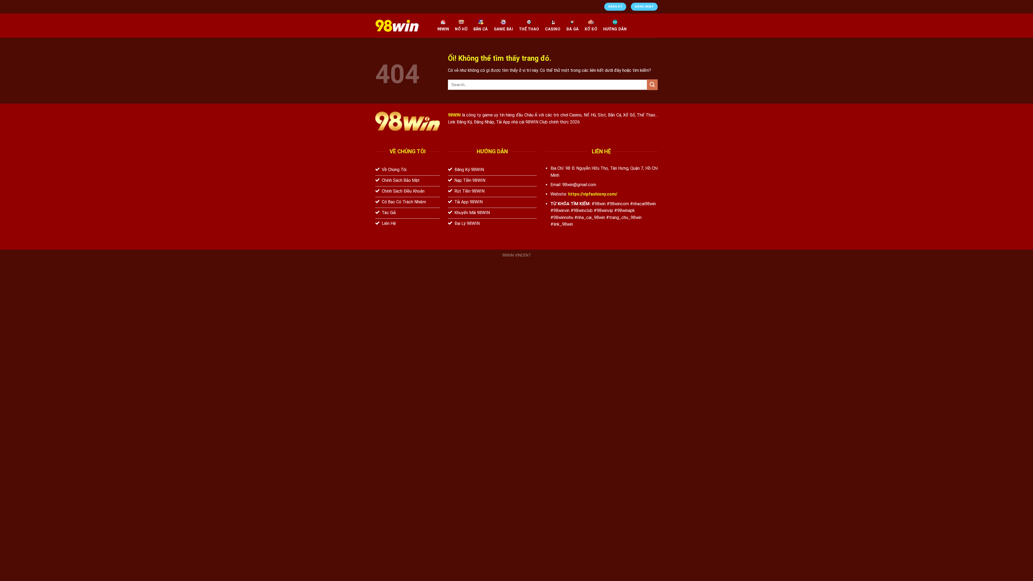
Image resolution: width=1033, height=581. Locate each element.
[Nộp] (652, 84)
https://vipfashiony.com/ (592, 194)
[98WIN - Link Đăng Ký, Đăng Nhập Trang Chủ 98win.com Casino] (402, 26)
